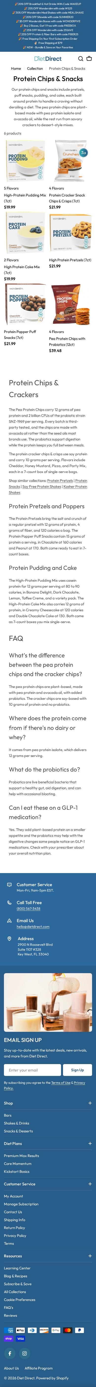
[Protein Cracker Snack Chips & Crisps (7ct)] (70, 160)
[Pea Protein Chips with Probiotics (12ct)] (70, 304)
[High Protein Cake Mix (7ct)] (25, 232)
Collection (35, 68)
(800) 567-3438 (28, 908)
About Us (11, 1368)
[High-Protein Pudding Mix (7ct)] (25, 160)
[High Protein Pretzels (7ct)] (70, 232)
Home (16, 68)
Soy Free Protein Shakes (41, 486)
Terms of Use (60, 1082)
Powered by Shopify (52, 1378)
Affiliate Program (39, 1368)
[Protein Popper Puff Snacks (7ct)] (25, 304)
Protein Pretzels (60, 480)
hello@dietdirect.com (33, 926)
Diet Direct (25, 1378)
